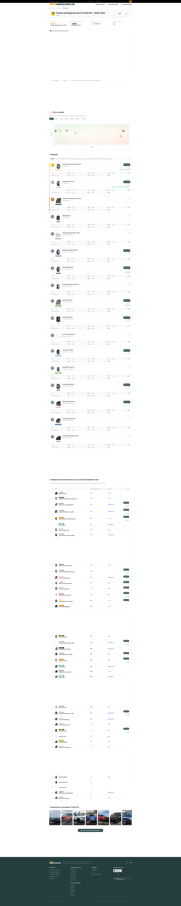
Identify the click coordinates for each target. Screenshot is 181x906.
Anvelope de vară (100, 4)
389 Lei (125, 582)
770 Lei (125, 516)
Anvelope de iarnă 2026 (54, 872)
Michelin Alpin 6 (66, 215)
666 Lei (125, 587)
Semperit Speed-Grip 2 (64, 530)
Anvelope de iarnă (113, 4)
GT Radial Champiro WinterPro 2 (70, 284)
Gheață (71, 118)
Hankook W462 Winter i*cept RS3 (66, 512)
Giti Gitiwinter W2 (63, 731)
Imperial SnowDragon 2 (64, 798)
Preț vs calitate (55, 80)
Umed (56, 118)
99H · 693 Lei (126, 186)
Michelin (72, 887)
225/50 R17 (73, 876)
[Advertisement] (90, 96)
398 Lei (125, 653)
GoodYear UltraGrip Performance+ (72, 198)
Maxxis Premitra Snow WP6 (65, 583)
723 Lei (126, 164)
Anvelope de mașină (53, 876)
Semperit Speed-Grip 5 (64, 589)
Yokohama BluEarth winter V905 (66, 713)
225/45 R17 (73, 872)
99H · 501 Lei (127, 305)
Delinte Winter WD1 (63, 782)
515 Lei (126, 384)
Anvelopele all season (54, 874)
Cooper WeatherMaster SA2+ (70, 436)
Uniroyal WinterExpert (68, 384)
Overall (51, 118)
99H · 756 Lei (127, 169)
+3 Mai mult (127, 714)
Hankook (72, 895)
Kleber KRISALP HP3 (76, 25)
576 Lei (125, 502)
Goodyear (73, 891)
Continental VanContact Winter (66, 601)
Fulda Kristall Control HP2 (65, 595)
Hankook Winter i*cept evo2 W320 (67, 535)
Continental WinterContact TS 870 (58, 25)
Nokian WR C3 (62, 677)
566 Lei (126, 267)
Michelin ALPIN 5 (63, 493)
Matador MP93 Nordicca (68, 401)
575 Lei (126, 317)
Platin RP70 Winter (63, 777)
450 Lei (125, 658)
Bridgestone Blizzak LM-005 (69, 250)
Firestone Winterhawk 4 (64, 578)
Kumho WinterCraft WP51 (65, 649)
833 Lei (125, 600)
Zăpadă (66, 118)
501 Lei (126, 300)
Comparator (90, 1)
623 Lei (125, 569)
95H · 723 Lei (122, 169)
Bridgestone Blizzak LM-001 (65, 565)
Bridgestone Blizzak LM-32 (65, 672)
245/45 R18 (73, 880)
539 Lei (126, 350)
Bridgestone (73, 889)
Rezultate (65, 80)
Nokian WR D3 (62, 666)
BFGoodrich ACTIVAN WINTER (66, 793)
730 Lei (126, 250)
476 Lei (125, 576)
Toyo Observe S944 (67, 350)
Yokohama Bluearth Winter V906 (66, 643)
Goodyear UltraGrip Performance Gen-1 (68, 498)
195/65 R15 (73, 874)
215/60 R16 (58, 8)
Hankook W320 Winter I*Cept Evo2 (67, 571)
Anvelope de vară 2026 (54, 870)
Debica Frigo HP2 (63, 660)
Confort (83, 118)
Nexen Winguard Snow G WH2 (65, 654)
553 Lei (125, 509)
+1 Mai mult (127, 506)
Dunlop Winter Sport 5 (68, 181)
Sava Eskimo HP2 (67, 300)
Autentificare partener (97, 874)
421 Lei (125, 728)
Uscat (61, 118)
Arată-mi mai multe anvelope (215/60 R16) (90, 830)
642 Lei (126, 181)
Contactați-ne (98, 1)
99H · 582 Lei (127, 272)
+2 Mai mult (127, 513)
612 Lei (125, 711)
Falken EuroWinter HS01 (68, 418)
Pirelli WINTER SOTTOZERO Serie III (67, 519)
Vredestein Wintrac (67, 317)
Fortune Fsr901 (62, 736)
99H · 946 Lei (120, 186)
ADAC (53, 8)
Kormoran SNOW (63, 742)
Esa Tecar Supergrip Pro (68, 334)
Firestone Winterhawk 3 (64, 719)
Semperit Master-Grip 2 (64, 724)
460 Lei (125, 640)
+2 (129, 186)
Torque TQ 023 (62, 787)
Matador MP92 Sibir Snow (65, 747)
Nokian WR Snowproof (68, 367)
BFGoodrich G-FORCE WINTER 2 (66, 505)
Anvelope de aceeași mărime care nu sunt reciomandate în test (86, 80)
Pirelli (72, 893)
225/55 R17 (73, 878)
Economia (77, 118)
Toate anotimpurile (127, 4)
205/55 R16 (73, 870)
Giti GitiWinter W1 (63, 637)
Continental (73, 885)
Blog (93, 872)
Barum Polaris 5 (62, 707)
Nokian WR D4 (62, 525)
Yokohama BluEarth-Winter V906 (71, 233)
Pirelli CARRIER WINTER (64, 606)
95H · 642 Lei (114, 186)
